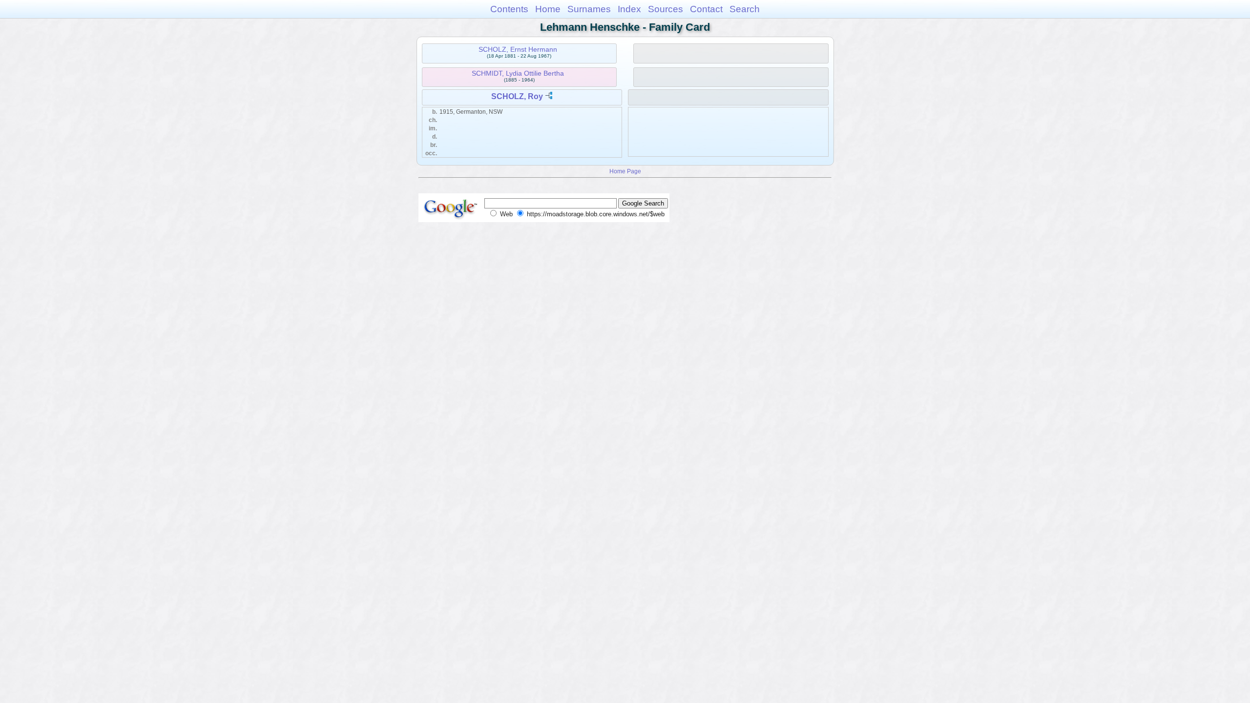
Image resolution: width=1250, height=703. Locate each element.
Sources (665, 9)
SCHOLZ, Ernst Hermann (518, 49)
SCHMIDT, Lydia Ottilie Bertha (518, 73)
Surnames (589, 9)
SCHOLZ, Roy (517, 96)
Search (744, 9)
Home (548, 9)
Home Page (625, 171)
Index (629, 9)
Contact (706, 9)
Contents (509, 9)
